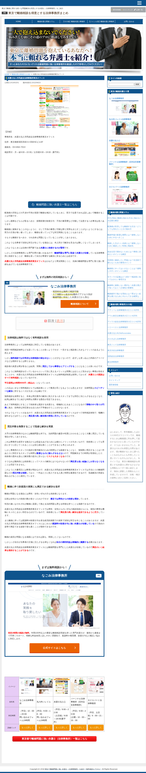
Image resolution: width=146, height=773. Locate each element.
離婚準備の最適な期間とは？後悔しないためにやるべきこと (124, 236)
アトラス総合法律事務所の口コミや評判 (124, 322)
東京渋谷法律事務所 (116, 350)
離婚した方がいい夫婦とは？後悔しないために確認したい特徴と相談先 (124, 244)
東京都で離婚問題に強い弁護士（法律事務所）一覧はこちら (54, 738)
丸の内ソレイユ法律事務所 (120, 119)
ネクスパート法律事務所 (119, 187)
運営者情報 (113, 385)
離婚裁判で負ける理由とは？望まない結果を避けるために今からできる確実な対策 (124, 295)
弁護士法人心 (114, 141)
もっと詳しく (28, 727)
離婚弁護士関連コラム (46, 22)
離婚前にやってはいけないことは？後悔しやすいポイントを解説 (124, 269)
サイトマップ (114, 380)
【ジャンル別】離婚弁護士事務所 (101, 22)
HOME (18, 22)
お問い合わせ (129, 22)
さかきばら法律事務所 (117, 339)
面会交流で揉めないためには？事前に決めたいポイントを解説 (124, 253)
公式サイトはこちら (54, 647)
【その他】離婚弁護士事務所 (74, 22)
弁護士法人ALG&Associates (119, 333)
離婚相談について (80, 304)
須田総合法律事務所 (116, 356)
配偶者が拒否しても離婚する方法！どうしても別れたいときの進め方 (124, 227)
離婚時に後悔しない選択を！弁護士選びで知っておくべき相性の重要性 (124, 286)
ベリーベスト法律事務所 (118, 327)
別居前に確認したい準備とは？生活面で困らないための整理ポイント (124, 261)
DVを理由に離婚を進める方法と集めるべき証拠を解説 (125, 219)
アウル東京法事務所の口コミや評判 (122, 316)
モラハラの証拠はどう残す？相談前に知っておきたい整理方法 (124, 278)
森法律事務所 (113, 362)
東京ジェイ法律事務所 (117, 345)
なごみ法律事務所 (116, 98)
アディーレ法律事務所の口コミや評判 (123, 310)
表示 (59, 321)
